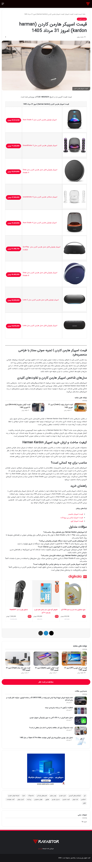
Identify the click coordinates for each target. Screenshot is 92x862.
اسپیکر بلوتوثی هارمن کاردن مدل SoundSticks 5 (40, 145)
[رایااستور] (88, 4)
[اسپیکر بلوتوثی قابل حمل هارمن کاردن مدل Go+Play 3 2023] (74, 259)
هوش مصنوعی (38, 799)
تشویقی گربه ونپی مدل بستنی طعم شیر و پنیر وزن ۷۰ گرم (46, 611)
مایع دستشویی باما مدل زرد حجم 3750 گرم (73, 610)
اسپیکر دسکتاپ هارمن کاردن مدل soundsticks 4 (40, 197)
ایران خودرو (62, 795)
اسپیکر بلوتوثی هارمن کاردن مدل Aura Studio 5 (40, 119)
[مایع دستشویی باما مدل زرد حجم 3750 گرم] (73, 594)
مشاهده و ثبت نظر (46, 681)
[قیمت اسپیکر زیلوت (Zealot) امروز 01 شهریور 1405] (80, 407)
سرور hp (84, 821)
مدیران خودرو (56, 799)
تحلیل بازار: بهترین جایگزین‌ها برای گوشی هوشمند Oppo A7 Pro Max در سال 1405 (46, 737)
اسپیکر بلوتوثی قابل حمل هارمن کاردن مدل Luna (40, 325)
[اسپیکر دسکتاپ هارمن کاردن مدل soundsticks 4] (74, 207)
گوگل (84, 803)
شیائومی (83, 799)
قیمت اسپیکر (69, 14)
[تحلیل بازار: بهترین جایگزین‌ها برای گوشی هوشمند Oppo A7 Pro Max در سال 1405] (80, 741)
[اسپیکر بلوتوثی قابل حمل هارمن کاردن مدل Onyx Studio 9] (74, 181)
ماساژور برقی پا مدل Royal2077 (19, 610)
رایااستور (73, 858)
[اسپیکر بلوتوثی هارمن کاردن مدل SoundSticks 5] (74, 156)
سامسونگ (31, 795)
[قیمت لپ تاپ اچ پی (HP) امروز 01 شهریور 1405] (74, 659)
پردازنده (29, 799)
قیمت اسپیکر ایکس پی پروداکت (71, 517)
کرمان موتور (21, 799)
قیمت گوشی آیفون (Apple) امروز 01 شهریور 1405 (46, 669)
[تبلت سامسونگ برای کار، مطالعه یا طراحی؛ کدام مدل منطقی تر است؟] (80, 731)
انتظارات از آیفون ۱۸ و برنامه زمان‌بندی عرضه (59, 707)
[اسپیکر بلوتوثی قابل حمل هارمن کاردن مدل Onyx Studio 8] (74, 284)
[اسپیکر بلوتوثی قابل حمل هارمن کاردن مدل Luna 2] (74, 310)
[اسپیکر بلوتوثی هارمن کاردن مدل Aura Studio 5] (74, 130)
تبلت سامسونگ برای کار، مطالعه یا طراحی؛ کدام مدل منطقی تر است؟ (51, 727)
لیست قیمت (78, 14)
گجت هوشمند (10, 799)
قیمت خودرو (66, 799)
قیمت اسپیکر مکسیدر (75, 514)
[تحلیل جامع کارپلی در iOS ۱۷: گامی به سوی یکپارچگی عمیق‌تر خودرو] (80, 721)
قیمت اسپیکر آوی (77, 521)
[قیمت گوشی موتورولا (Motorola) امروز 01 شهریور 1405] (38, 407)
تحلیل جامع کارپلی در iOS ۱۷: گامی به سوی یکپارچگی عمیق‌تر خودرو (51, 717)
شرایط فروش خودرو (13, 795)
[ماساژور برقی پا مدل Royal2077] (18, 594)
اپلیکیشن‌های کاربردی (75, 795)
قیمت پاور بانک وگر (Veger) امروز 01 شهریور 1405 (18, 669)
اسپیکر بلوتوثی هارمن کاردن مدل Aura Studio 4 (40, 222)
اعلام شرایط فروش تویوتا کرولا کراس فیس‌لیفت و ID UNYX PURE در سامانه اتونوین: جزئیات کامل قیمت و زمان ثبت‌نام (39, 698)
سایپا (23, 795)
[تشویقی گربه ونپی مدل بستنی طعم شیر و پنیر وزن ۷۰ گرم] (46, 594)
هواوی (47, 799)
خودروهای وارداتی (42, 795)
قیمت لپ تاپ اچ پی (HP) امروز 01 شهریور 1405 (75, 669)
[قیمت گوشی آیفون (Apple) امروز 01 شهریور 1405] (46, 659)
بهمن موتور (53, 795)
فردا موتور (75, 799)
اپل (85, 795)
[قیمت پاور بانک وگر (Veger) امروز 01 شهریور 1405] (17, 659)
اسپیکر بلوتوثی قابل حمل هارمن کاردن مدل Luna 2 (41, 299)
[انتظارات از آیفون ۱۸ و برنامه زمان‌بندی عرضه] (80, 711)
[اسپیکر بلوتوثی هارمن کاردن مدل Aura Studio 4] (74, 233)
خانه (84, 14)
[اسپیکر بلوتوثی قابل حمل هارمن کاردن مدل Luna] (74, 336)
